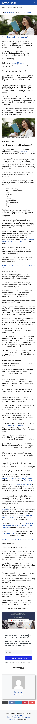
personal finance (28, 151)
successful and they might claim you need (18, 240)
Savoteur (9, 2)
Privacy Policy (10, 713)
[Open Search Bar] (31, 2)
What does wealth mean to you (14, 37)
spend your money (15, 425)
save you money (8, 533)
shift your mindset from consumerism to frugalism (18, 477)
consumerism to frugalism (21, 484)
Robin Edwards (9, 12)
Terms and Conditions (24, 713)
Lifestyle (28, 12)
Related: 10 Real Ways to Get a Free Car (17, 539)
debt (21, 163)
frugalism (28, 480)
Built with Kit (18, 667)
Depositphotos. (21, 719)
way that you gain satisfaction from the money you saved (17, 525)
